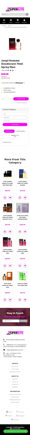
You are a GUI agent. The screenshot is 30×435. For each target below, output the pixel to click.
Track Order (15, 369)
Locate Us (15, 382)
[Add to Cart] (5, 197)
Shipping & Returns (15, 399)
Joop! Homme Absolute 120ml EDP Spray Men (7, 183)
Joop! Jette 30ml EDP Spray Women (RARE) (22, 217)
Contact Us (15, 384)
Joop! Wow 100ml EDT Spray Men (7, 285)
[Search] (27, 14)
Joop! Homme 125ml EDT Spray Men (7, 251)
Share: (4, 70)
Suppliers (15, 387)
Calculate (15, 124)
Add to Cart (21, 98)
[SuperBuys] (15, 9)
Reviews (13, 135)
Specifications (20, 131)
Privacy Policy (15, 397)
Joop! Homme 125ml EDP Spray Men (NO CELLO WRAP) (7, 218)
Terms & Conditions (15, 394)
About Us (15, 379)
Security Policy (15, 402)
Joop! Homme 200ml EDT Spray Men (22, 251)
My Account (15, 366)
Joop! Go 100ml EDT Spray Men (22, 284)
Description (9, 131)
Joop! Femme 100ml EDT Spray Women (22, 183)
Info (24, 83)
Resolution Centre (15, 372)
